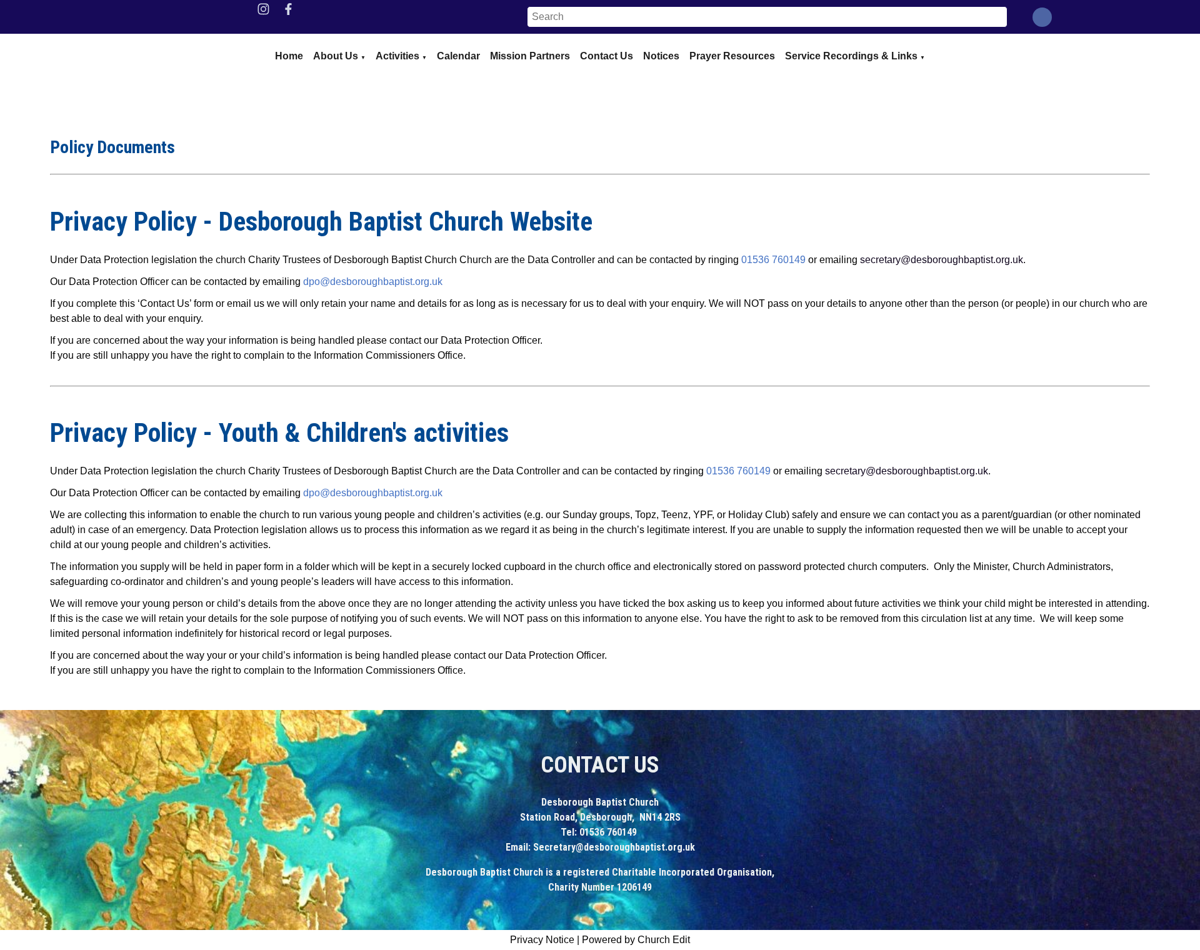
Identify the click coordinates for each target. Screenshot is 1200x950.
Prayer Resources (732, 56)
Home (289, 56)
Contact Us (606, 56)
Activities (397, 56)
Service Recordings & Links (851, 56)
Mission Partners (530, 56)
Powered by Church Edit (636, 939)
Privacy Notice (542, 939)
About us (335, 56)
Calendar (458, 56)
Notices (661, 56)
